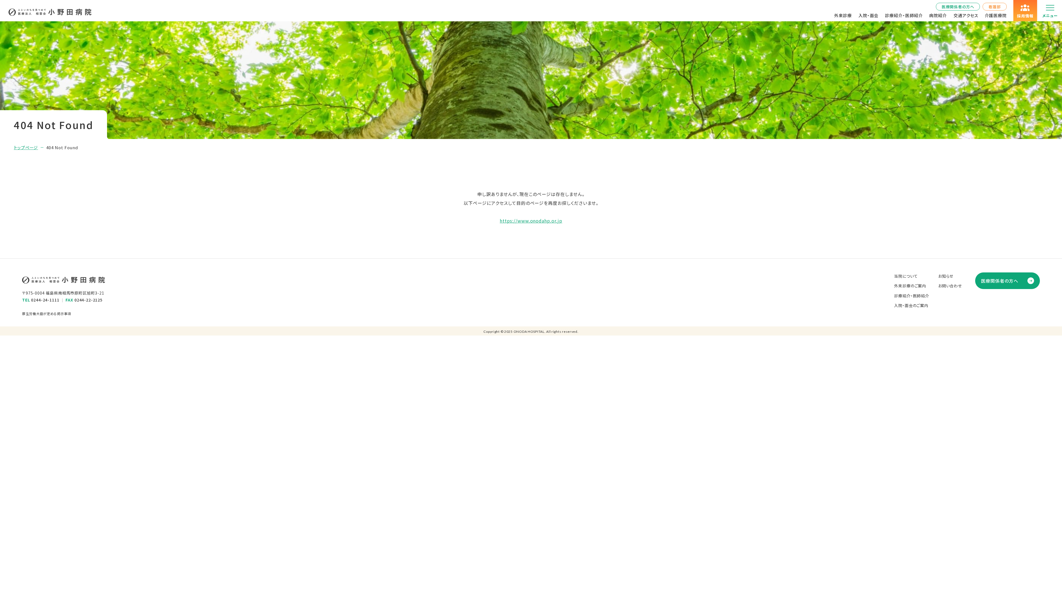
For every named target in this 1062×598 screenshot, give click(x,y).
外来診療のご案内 (910, 285)
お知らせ (945, 276)
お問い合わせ (950, 285)
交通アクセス (966, 15)
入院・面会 (868, 15)
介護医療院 (996, 15)
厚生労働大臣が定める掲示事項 (46, 313)
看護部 (994, 6)
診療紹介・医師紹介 (904, 15)
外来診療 (843, 15)
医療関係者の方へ (958, 6)
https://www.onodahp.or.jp (531, 220)
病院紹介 (938, 15)
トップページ (26, 147)
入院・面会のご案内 (911, 305)
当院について (906, 276)
